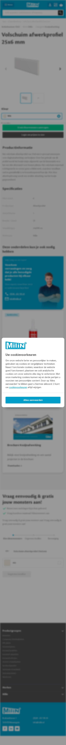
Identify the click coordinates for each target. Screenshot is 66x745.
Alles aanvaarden (33, 400)
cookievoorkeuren (18, 387)
